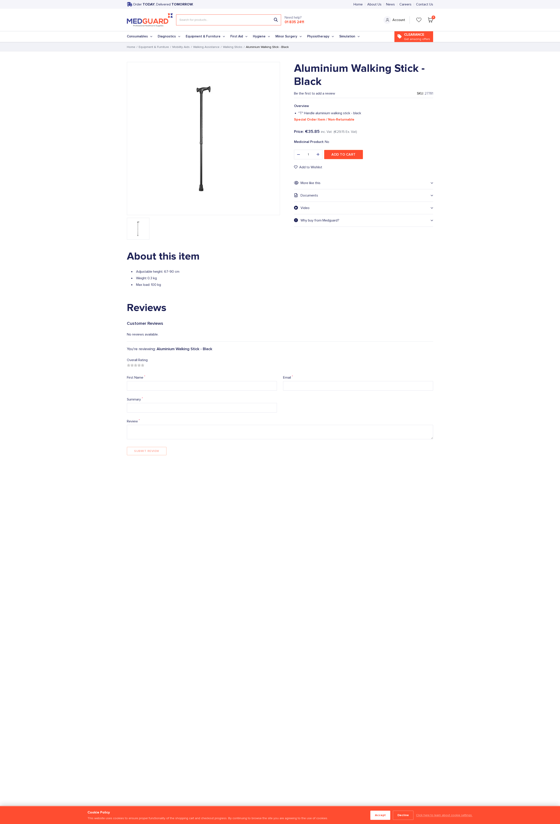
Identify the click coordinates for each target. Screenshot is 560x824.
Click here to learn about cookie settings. (444, 815)
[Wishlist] (419, 20)
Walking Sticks (232, 47)
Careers (405, 4)
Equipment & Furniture (203, 36)
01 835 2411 (294, 22)
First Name (136, 377)
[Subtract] (298, 154)
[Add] (318, 154)
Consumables (137, 36)
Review (133, 421)
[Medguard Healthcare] (150, 20)
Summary (135, 399)
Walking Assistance (206, 47)
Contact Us (424, 4)
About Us (374, 4)
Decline (403, 815)
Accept (380, 815)
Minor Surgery (286, 36)
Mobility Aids (181, 47)
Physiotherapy (318, 36)
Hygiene (259, 36)
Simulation (347, 36)
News (390, 4)
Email (288, 377)
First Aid (236, 36)
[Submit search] (276, 20)
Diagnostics (167, 36)
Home (358, 4)
